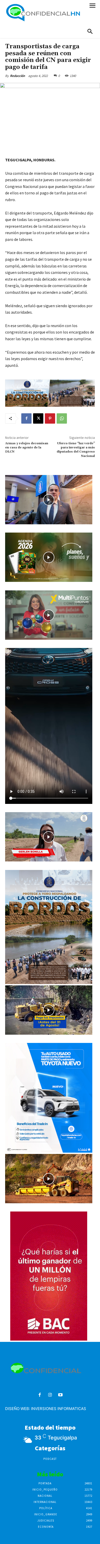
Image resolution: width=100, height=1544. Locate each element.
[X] (38, 418)
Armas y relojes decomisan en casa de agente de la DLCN (26, 447)
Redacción (17, 76)
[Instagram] (50, 1395)
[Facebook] (26, 418)
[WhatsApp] (62, 418)
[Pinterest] (50, 418)
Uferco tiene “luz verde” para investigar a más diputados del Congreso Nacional (76, 449)
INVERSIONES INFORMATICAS (58, 1408)
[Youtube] (60, 1395)
